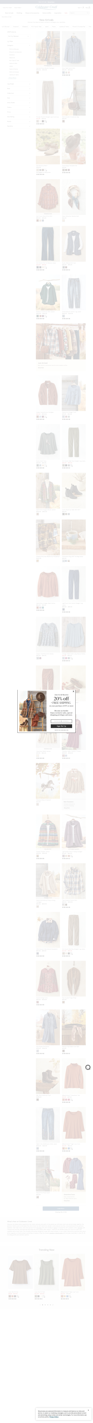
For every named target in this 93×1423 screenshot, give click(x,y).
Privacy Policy (54, 1417)
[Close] (88, 1410)
